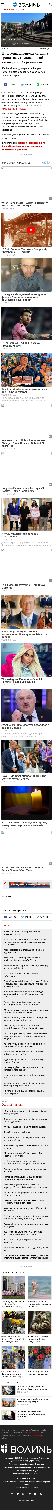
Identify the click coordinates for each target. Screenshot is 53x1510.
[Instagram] (24, 1494)
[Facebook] (12, 1494)
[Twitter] (18, 1494)
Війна (23, 10)
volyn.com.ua (34, 1433)
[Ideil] (26, 1501)
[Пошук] (50, 4)
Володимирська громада (13, 109)
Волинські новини (9, 10)
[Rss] (41, 1494)
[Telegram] (29, 1494)
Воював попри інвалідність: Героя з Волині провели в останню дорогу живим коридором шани (23, 146)
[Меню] (3, 4)
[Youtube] (35, 1494)
